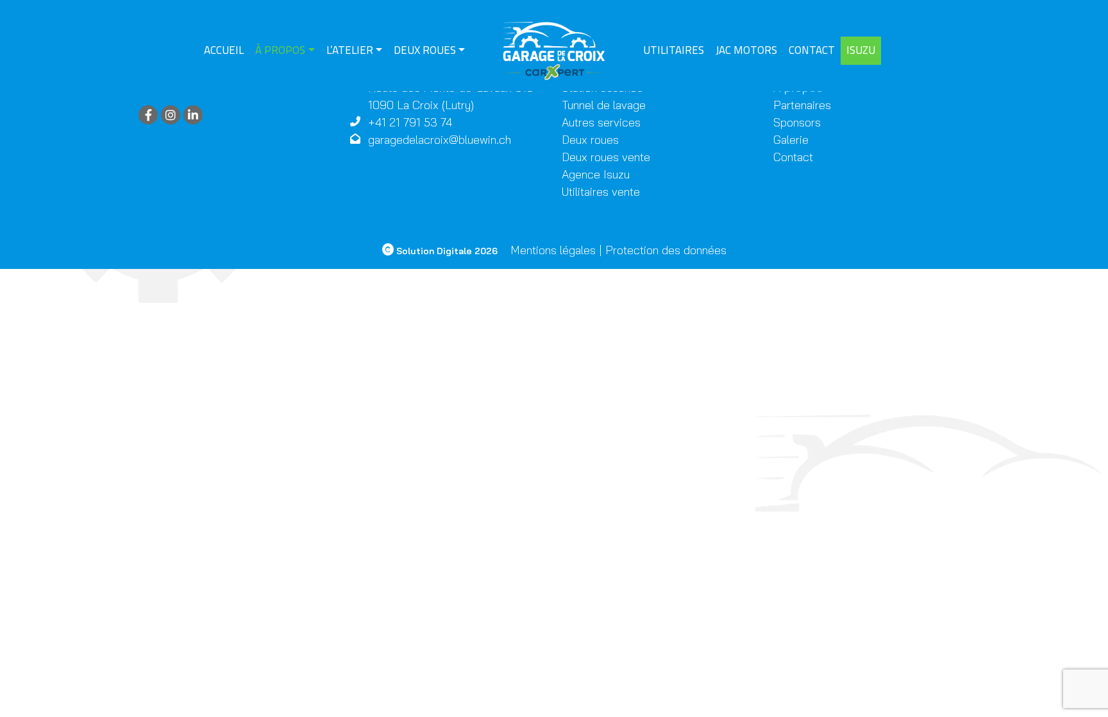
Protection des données (665, 250)
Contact (812, 50)
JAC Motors (746, 50)
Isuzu (860, 50)
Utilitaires (673, 50)
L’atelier (349, 50)
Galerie (791, 139)
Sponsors (797, 122)
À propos (280, 50)
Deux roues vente (606, 157)
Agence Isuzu (596, 174)
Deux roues (425, 50)
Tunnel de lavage (604, 105)
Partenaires (802, 105)
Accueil (224, 50)
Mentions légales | (556, 250)
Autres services (601, 122)
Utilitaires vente (601, 191)
